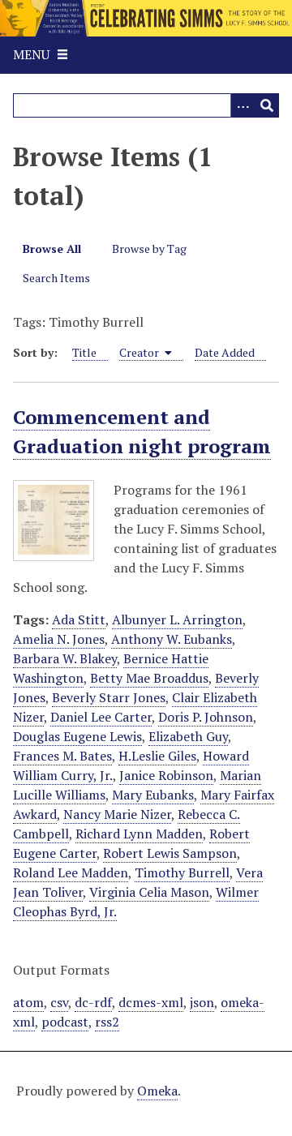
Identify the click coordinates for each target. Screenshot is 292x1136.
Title (84, 352)
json (202, 1002)
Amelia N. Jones (59, 639)
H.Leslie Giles (157, 756)
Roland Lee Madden (70, 872)
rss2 (107, 1022)
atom (28, 1002)
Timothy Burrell (182, 872)
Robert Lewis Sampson (170, 853)
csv (59, 1002)
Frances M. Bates (62, 756)
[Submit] (267, 105)
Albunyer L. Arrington (177, 619)
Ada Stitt (78, 619)
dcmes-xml (150, 1002)
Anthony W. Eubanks (171, 639)
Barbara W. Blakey (65, 658)
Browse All (52, 248)
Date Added (225, 352)
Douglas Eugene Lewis (77, 736)
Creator (140, 352)
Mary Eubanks (153, 795)
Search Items (56, 277)
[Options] (242, 105)
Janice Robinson (166, 775)
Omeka (157, 1091)
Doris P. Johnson (205, 717)
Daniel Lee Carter (101, 717)
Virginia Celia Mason (149, 892)
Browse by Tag (149, 248)
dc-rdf (93, 1002)
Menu (31, 54)
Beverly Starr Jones (108, 697)
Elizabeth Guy (188, 736)
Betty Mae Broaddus (149, 678)
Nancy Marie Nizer (117, 814)
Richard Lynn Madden (139, 833)
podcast (64, 1022)
